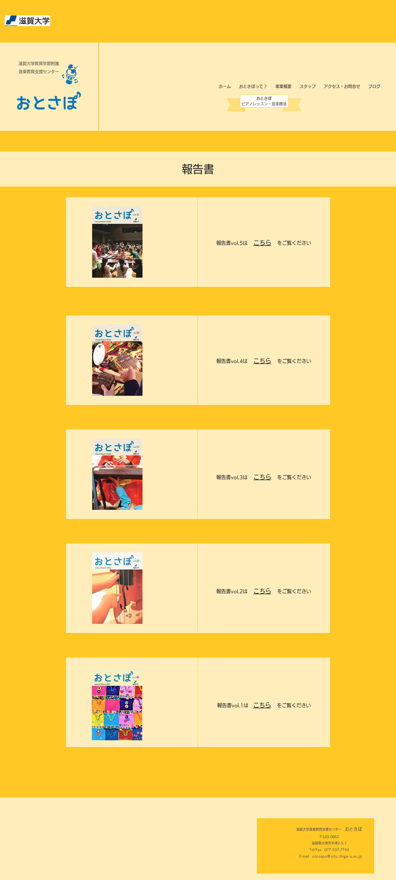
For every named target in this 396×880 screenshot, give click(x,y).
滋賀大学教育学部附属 (39, 63)
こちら (262, 243)
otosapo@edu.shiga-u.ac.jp (337, 856)
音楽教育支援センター (39, 72)
